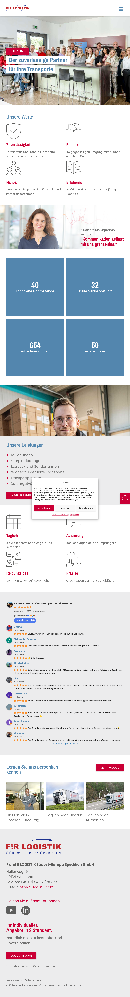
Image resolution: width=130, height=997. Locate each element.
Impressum (74, 515)
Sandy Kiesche (21, 721)
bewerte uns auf (24, 620)
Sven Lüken (20, 705)
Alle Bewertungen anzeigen (65, 743)
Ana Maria (19, 651)
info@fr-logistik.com (36, 887)
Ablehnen (65, 508)
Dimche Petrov (21, 663)
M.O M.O (18, 626)
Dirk (16, 678)
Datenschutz (32, 980)
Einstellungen (86, 508)
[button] (25, 796)
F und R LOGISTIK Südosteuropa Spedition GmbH (43, 603)
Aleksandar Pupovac (25, 639)
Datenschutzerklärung (60, 515)
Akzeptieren (44, 508)
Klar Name (19, 733)
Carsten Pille (20, 693)
